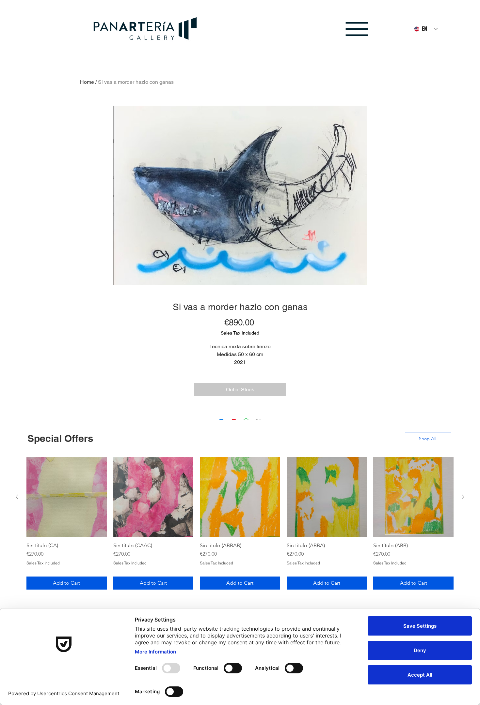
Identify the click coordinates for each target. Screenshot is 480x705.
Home (87, 82)
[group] (240, 523)
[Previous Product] (17, 497)
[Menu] (356, 29)
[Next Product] (463, 497)
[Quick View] (66, 497)
